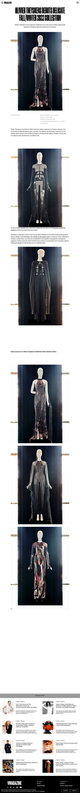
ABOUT (62, 783)
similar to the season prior (41, 237)
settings (42, 791)
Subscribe (41, 786)
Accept (65, 790)
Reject (74, 790)
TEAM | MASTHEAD (66, 786)
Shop (39, 783)
